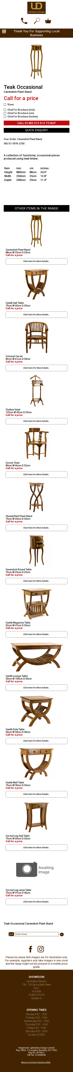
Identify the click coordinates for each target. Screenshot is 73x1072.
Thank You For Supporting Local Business (36, 33)
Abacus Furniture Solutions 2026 (35, 1062)
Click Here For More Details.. (36, 261)
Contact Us (36, 998)
